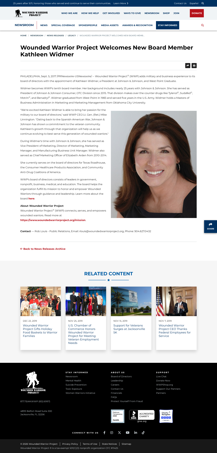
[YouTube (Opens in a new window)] (127, 433)
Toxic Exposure (74, 388)
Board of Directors (121, 376)
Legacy (72, 35)
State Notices (109, 444)
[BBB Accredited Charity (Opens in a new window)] (142, 416)
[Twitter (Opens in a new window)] (119, 433)
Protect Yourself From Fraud (127, 401)
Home (23, 35)
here (31, 198)
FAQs (114, 397)
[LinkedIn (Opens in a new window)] (135, 433)
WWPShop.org (164, 384)
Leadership (117, 380)
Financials (116, 393)
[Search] (203, 3)
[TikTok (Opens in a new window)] (143, 433)
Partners (161, 393)
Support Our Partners (168, 388)
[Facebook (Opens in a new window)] (104, 433)
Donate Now (163, 380)
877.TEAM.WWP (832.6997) (35, 401)
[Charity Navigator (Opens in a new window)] (166, 416)
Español (194, 3)
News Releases (55, 35)
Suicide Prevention (76, 384)
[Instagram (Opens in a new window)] (111, 433)
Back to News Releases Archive (44, 248)
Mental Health (73, 380)
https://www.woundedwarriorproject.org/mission (52, 220)
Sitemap (126, 444)
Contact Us (180, 3)
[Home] (30, 13)
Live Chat (161, 376)
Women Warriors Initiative (80, 393)
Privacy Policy (70, 444)
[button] (202, 25)
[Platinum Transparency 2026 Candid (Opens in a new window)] (117, 416)
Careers (115, 384)
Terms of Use (90, 444)
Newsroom (24, 25)
